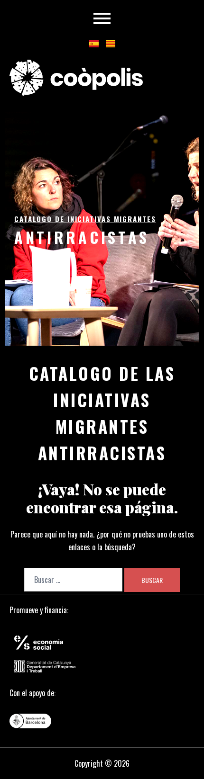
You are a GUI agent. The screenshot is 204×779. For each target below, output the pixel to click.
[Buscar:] (73, 579)
